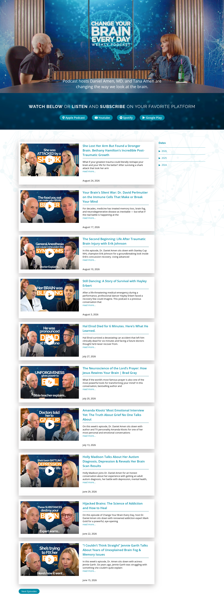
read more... (89, 171)
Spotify (127, 118)
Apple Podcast (75, 118)
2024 (164, 164)
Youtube (104, 118)
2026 (164, 151)
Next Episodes (29, 591)
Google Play (153, 118)
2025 (164, 158)
